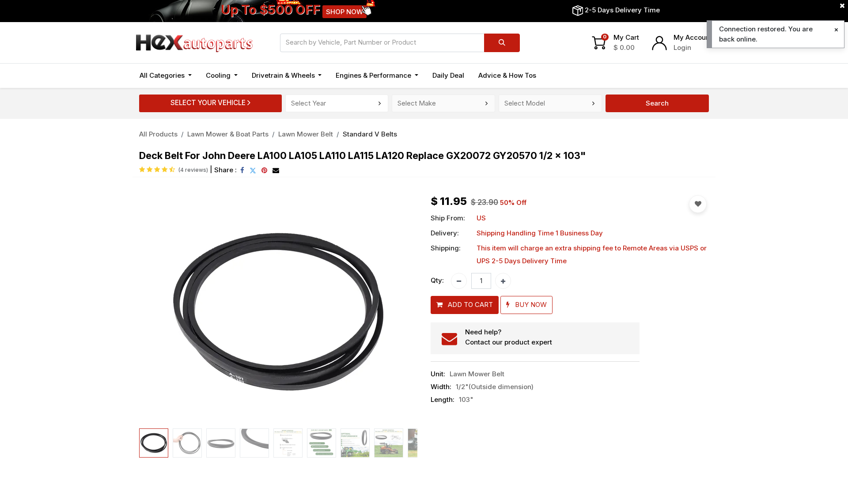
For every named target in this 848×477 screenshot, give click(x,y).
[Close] (836, 30)
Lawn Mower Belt (305, 134)
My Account (693, 37)
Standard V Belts (370, 134)
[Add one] (503, 281)
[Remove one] (459, 281)
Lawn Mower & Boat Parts (228, 134)
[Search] (502, 43)
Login (682, 47)
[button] (160, 310)
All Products (158, 134)
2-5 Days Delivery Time (622, 10)
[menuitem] (448, 76)
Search (657, 103)
